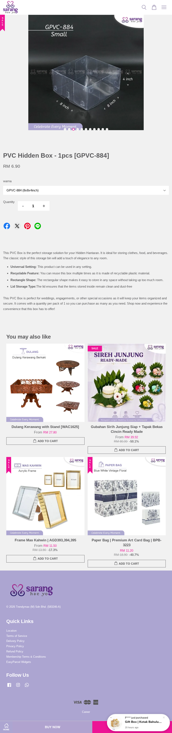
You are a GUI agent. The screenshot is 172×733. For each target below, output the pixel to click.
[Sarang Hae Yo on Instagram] (18, 686)
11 (107, 129)
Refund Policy (14, 651)
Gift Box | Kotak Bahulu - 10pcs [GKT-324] (143, 721)
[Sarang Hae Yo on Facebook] (9, 686)
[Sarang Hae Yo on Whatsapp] (27, 686)
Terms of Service (16, 635)
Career (86, 711)
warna (7, 181)
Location (11, 630)
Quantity (9, 202)
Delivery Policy (15, 641)
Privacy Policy (15, 646)
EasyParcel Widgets (18, 662)
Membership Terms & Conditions (26, 656)
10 (103, 129)
